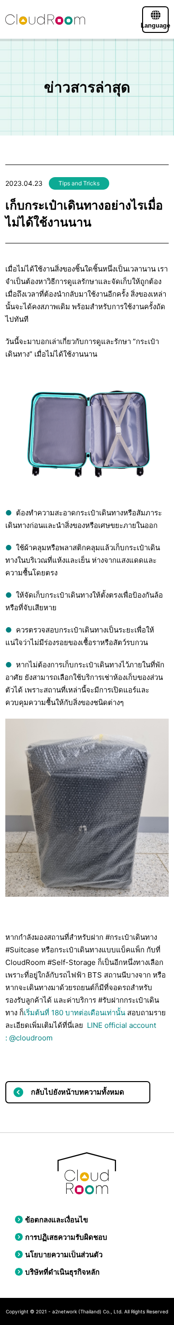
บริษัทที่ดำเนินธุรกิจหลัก (62, 1272)
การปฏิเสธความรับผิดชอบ (66, 1237)
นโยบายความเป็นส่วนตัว (63, 1254)
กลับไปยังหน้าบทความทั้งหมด (77, 1092)
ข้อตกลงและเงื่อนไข (56, 1219)
